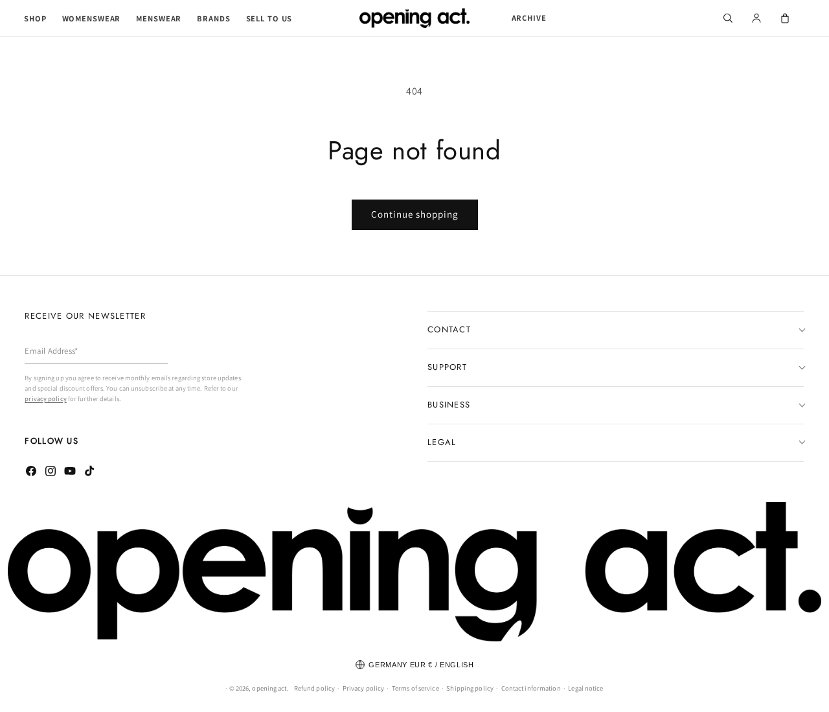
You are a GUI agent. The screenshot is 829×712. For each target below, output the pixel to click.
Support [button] (447, 367)
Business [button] (448, 404)
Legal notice (585, 688)
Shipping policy (470, 688)
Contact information (531, 688)
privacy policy (45, 398)
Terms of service (415, 688)
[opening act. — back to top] (414, 571)
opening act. (270, 688)
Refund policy (314, 688)
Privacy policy (363, 688)
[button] (35, 19)
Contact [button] (449, 329)
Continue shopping (415, 214)
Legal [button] (442, 442)
